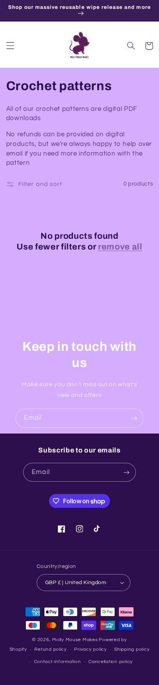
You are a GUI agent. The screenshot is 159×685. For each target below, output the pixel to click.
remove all (120, 246)
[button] (10, 46)
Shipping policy (131, 649)
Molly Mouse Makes (75, 640)
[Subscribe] (134, 418)
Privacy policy (90, 649)
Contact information (57, 662)
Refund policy (50, 649)
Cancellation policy (110, 662)
